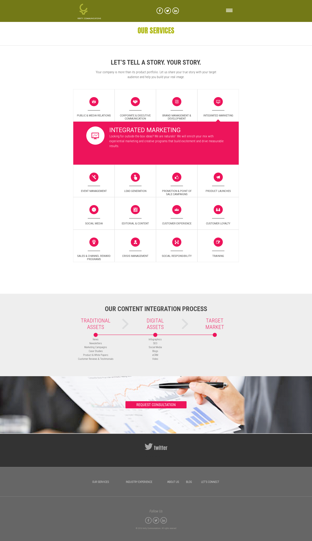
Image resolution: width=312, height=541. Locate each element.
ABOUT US (173, 482)
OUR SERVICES (100, 482)
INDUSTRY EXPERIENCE (139, 482)
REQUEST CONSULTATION (156, 405)
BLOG (189, 482)
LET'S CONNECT (210, 482)
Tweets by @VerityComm (156, 456)
